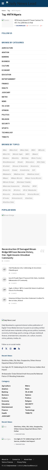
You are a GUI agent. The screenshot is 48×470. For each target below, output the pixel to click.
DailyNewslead (21, 25)
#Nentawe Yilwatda (24, 182)
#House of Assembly (20, 166)
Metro (5, 97)
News (4, 101)
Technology (7, 133)
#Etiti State (41, 162)
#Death (20, 162)
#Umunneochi (17, 198)
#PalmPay (26, 186)
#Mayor (5, 178)
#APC (27, 154)
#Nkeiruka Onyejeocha (11, 186)
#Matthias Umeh (33, 174)
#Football (6, 166)
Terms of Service (7, 462)
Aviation (5, 52)
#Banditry (15, 158)
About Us (5, 459)
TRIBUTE (5, 137)
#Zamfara (28, 198)
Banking (5, 57)
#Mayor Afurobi (16, 178)
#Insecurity (35, 166)
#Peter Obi (7, 190)
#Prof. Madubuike (29, 190)
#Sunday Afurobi (19, 194)
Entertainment (8, 79)
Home (4, 10)
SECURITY (6, 124)
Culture (5, 66)
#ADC (33, 150)
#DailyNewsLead (9, 162)
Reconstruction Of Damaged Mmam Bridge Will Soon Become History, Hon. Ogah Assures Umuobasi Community (19, 253)
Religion (5, 119)
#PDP (35, 186)
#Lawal (14, 170)
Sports (5, 128)
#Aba (5, 150)
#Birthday (25, 158)
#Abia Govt (13, 150)
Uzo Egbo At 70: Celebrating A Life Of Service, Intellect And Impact (27, 440)
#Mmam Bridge (8, 182)
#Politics (17, 190)
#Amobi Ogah (18, 154)
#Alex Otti (6, 154)
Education (6, 75)
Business (6, 61)
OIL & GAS (5, 106)
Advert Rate (28, 459)
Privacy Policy (21, 462)
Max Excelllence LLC (30, 466)
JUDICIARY (6, 92)
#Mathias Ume (19, 174)
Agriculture (7, 48)
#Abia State (24, 150)
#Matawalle (7, 174)
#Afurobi (41, 150)
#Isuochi (6, 170)
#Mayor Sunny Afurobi (33, 178)
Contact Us (16, 459)
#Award (35, 154)
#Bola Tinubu (36, 158)
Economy (6, 70)
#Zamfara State (8, 202)
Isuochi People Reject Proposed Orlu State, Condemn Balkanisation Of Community (27, 279)
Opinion (5, 110)
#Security (6, 194)
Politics (5, 115)
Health (5, 88)
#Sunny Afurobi (33, 194)
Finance (5, 84)
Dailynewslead (11, 466)
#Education (30, 162)
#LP (33, 170)
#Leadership (24, 170)
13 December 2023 (33, 25)
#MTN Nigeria (16, 10)
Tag (8, 10)
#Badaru (6, 158)
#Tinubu (6, 198)
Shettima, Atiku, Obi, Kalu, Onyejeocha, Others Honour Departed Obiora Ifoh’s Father (28, 428)
